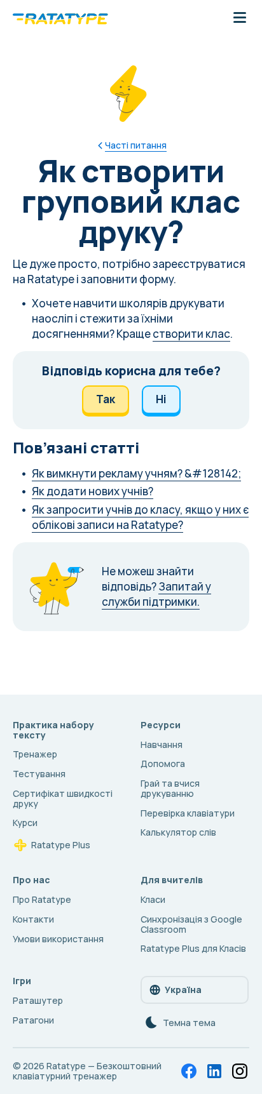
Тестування (39, 774)
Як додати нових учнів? (92, 491)
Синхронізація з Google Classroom (191, 924)
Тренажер (35, 754)
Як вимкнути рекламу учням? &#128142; (136, 473)
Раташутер (38, 1000)
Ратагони (33, 1020)
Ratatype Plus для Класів (193, 948)
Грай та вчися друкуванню (170, 788)
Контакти (33, 919)
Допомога (163, 763)
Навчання (162, 744)
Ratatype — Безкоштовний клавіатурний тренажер (87, 1071)
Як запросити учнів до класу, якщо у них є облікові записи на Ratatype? (140, 517)
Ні (161, 399)
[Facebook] (188, 1071)
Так (105, 399)
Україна (183, 990)
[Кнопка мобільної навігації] (239, 18)
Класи (153, 899)
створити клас (191, 333)
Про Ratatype (42, 899)
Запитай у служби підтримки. (156, 594)
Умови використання (58, 939)
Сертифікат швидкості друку (63, 798)
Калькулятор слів (178, 832)
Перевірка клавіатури (188, 813)
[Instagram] (239, 1071)
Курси (25, 823)
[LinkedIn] (214, 1071)
